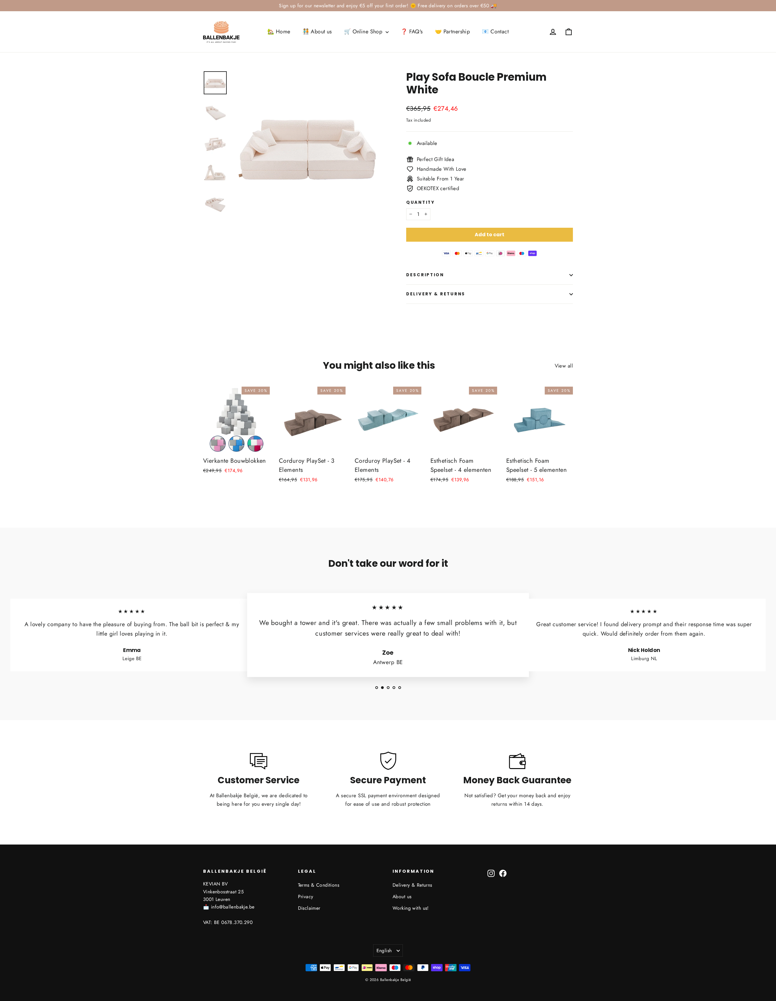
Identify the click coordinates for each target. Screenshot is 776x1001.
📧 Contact (495, 31)
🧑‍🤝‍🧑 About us (317, 31)
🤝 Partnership (452, 31)
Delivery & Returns (435, 294)
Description (425, 275)
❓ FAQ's (412, 31)
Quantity (420, 202)
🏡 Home (278, 31)
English (384, 950)
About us (402, 896)
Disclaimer (309, 908)
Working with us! (411, 908)
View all (564, 365)
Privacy (305, 896)
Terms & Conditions (319, 885)
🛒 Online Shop (364, 31)
